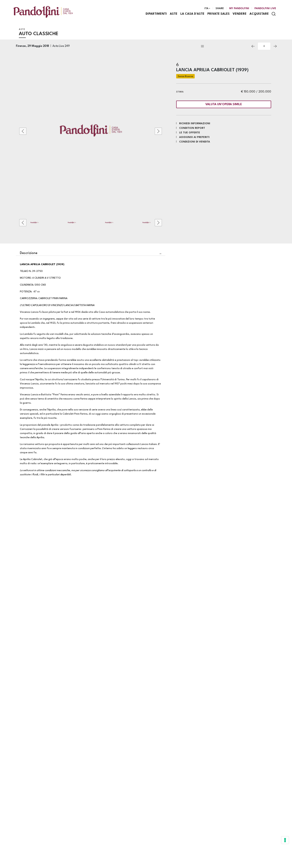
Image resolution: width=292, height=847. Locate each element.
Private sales (218, 14)
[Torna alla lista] (224, 46)
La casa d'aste (192, 14)
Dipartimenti (156, 14)
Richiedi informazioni (194, 123)
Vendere (240, 14)
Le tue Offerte (189, 132)
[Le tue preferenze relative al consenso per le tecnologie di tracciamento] (285, 840)
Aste (173, 14)
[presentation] (22, 131)
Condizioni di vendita (194, 142)
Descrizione (28, 253)
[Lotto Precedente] (253, 46)
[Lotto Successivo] (275, 46)
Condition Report (192, 128)
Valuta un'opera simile (223, 104)
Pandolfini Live (265, 8)
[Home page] (43, 12)
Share (220, 8)
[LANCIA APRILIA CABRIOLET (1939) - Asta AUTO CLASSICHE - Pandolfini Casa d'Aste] (90, 131)
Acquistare (259, 14)
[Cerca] (273, 13)
